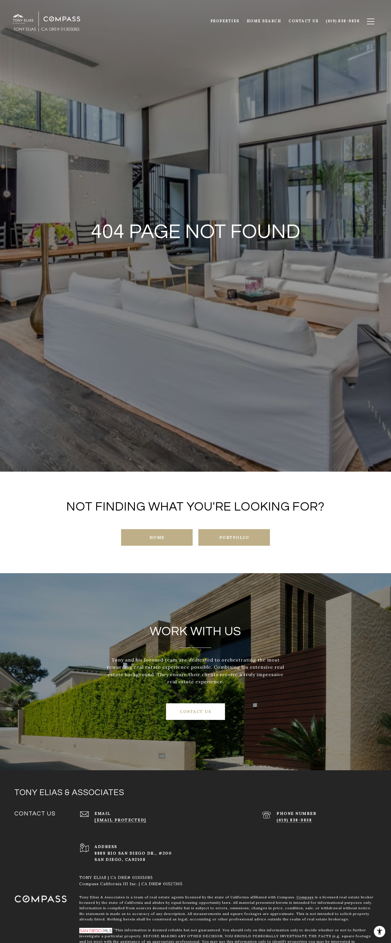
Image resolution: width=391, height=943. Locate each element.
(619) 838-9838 (294, 820)
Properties (224, 21)
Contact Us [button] (195, 711)
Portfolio (234, 537)
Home (157, 537)
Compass (305, 897)
